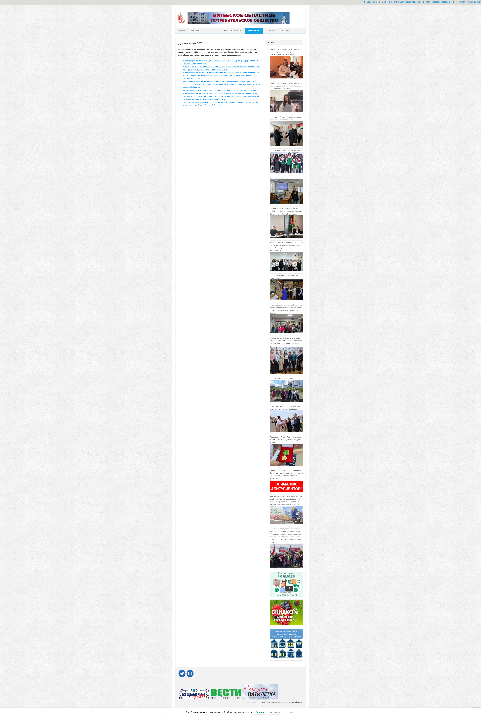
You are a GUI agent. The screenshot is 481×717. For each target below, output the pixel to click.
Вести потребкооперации (376, 2)
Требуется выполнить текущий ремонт (412, 2)
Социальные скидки (314, 2)
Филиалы (195, 31)
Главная (181, 31)
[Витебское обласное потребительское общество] (234, 24)
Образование (271, 31)
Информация (253, 31)
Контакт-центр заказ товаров (344, 2)
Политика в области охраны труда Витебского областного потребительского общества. (219, 90)
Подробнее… (289, 712)
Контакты (286, 31)
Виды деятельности (232, 31)
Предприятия (211, 31)
